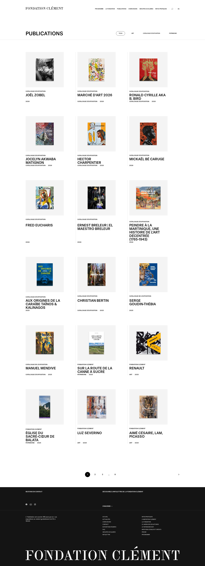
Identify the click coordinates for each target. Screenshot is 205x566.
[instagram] (35, 505)
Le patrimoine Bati (148, 527)
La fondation (146, 522)
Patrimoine (173, 33)
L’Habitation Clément (149, 519)
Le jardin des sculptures (150, 524)
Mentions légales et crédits (151, 529)
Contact (105, 524)
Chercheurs (106, 522)
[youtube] (31, 505)
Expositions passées (109, 527)
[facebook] (26, 505)
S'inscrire (106, 506)
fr (178, 9)
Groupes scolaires (109, 532)
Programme (146, 534)
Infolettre (106, 534)
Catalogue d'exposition (151, 33)
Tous (120, 33)
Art (132, 33)
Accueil (105, 516)
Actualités (106, 519)
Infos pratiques (147, 516)
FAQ (103, 529)
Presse (144, 532)
